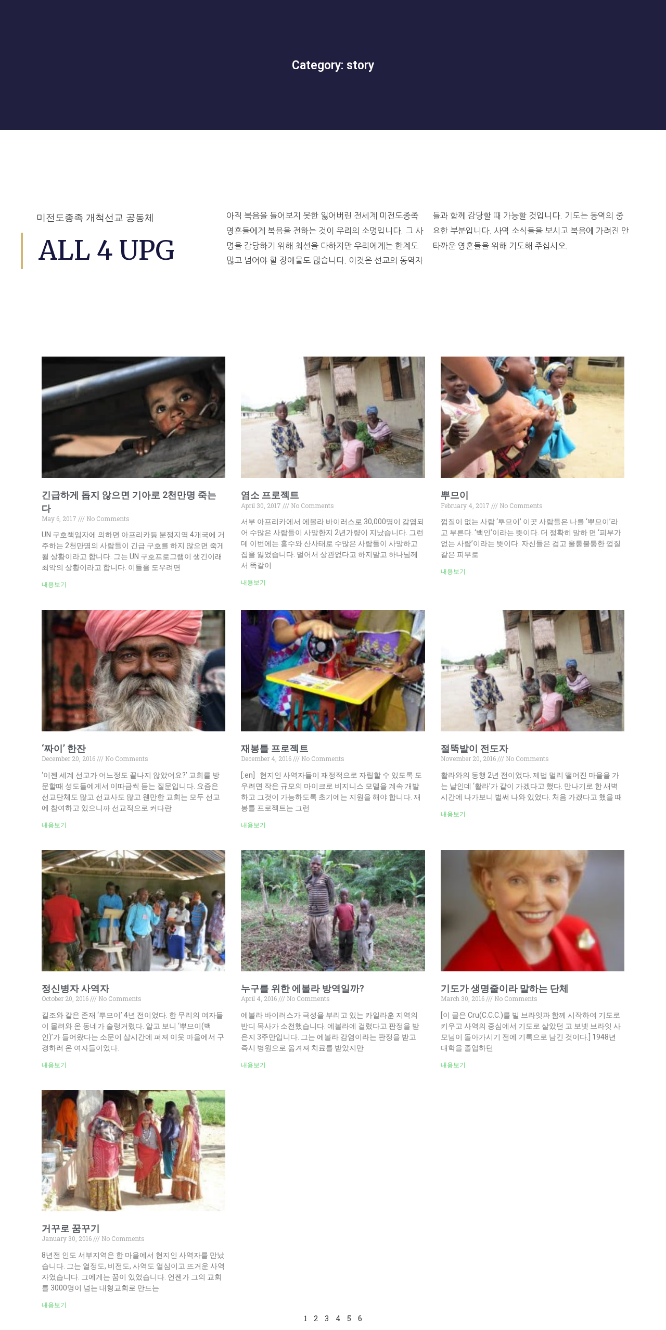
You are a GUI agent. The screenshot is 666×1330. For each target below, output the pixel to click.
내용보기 (54, 584)
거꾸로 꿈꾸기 (71, 1228)
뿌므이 (455, 494)
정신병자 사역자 (75, 988)
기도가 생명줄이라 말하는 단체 (505, 988)
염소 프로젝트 (270, 494)
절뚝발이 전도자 (474, 748)
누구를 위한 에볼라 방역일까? (302, 988)
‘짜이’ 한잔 (64, 748)
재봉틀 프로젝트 (275, 748)
